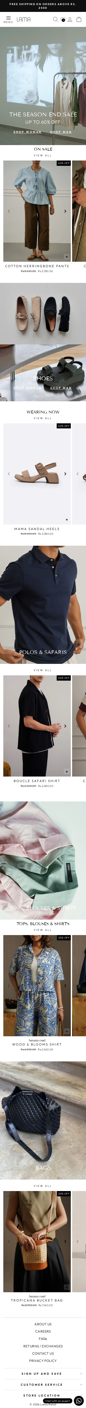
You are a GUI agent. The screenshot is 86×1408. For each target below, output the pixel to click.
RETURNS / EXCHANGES (43, 1346)
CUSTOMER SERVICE (42, 1384)
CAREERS (43, 1331)
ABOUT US (42, 1324)
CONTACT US (43, 1353)
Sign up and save (42, 1373)
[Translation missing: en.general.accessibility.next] (65, 211)
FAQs (43, 1339)
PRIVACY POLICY (43, 1361)
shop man (61, 132)
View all (43, 155)
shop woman (27, 132)
